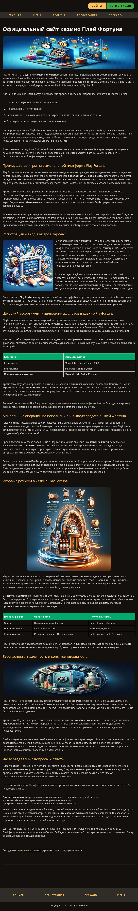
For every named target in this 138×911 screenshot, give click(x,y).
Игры (37, 15)
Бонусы (59, 15)
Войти (97, 5)
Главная (15, 15)
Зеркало (115, 15)
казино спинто (32, 850)
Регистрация (120, 5)
